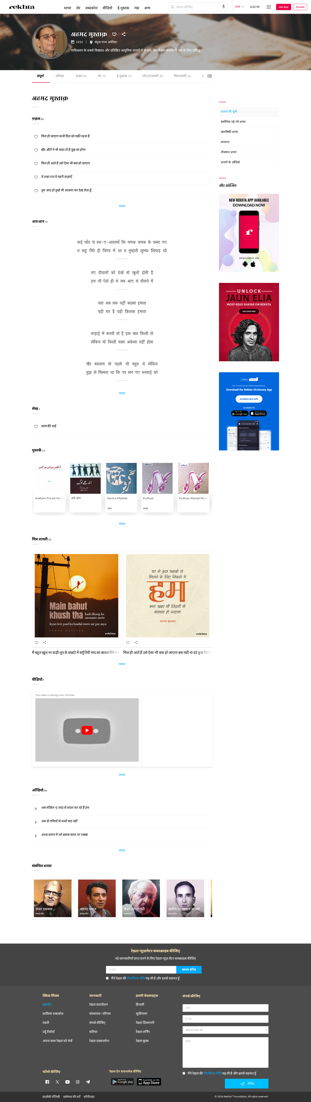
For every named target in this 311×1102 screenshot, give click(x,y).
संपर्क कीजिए (97, 1022)
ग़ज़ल (81, 76)
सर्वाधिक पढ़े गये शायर (233, 122)
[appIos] (149, 1082)
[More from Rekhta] (268, 7)
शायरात (225, 142)
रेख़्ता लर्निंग (143, 1032)
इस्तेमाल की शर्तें (71, 1096)
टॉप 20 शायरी (152, 76)
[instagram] (77, 1081)
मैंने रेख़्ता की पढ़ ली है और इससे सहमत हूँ (145, 978)
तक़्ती (46, 1022)
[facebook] (47, 1081)
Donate (300, 6)
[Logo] (22, 7)
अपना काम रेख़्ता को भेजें (57, 1041)
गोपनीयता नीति (136, 978)
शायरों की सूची (229, 112)
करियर (93, 1032)
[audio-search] (224, 6)
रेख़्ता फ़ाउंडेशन (98, 1004)
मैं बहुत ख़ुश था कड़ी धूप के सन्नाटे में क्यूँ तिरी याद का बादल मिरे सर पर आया (81, 652)
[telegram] (87, 1081)
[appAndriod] (122, 1082)
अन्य (147, 7)
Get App (283, 6)
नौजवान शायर (229, 152)
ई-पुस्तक (124, 76)
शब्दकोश (91, 7)
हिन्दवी (140, 1004)
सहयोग (47, 1004)
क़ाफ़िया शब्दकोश (53, 1013)
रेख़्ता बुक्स (142, 1041)
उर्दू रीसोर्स (49, 1032)
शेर (102, 76)
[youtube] (67, 1081)
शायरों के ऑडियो (230, 163)
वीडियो (107, 7)
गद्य (136, 7)
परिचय (60, 76)
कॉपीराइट (89, 1096)
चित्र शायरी (182, 76)
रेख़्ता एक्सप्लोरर (99, 1041)
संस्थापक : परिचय (100, 1013)
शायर (67, 7)
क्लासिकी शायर (229, 132)
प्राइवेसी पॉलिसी (51, 1096)
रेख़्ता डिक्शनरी (145, 1022)
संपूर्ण (40, 76)
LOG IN (255, 6)
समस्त (122, 206)
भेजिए (251, 1083)
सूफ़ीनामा (141, 1013)
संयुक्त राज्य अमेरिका (106, 42)
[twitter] (57, 1081)
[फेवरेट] (114, 34)
